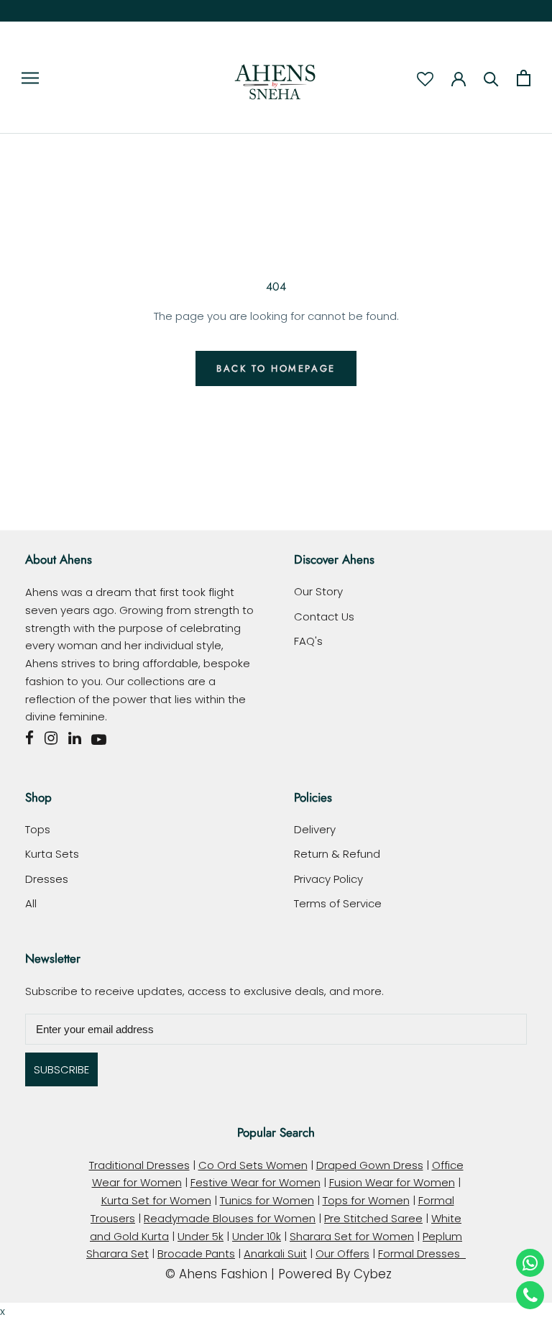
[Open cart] (523, 78)
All (31, 903)
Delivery (315, 829)
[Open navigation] (30, 77)
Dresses (46, 878)
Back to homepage (276, 368)
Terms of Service (338, 903)
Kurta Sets (52, 853)
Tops (37, 829)
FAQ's (308, 640)
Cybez (373, 1274)
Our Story (318, 591)
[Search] (491, 78)
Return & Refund (337, 853)
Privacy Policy (328, 878)
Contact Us (324, 616)
